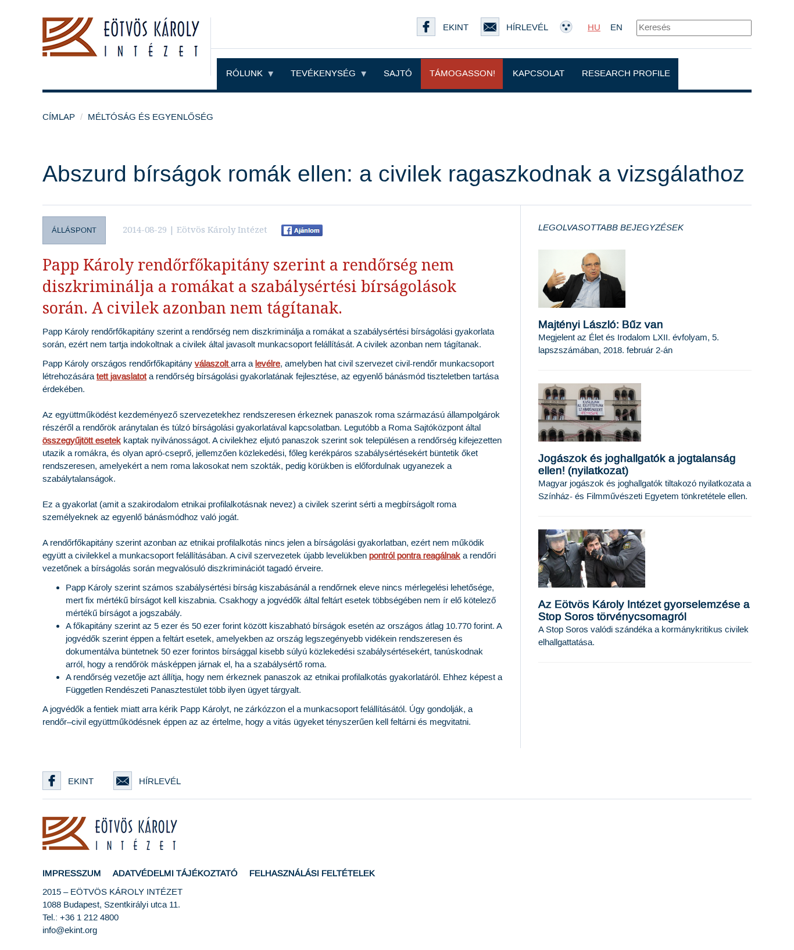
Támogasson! (462, 73)
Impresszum (71, 873)
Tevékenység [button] (324, 73)
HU (594, 27)
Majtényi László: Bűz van (600, 325)
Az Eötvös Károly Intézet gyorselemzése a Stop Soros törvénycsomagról (644, 611)
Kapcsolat (538, 73)
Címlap (58, 117)
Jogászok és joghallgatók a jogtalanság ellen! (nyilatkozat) (637, 465)
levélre (267, 363)
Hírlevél (160, 781)
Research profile (626, 73)
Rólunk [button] (245, 73)
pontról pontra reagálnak (414, 555)
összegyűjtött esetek (81, 440)
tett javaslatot (121, 376)
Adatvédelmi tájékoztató (175, 873)
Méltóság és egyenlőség (150, 117)
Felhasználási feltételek (312, 873)
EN (616, 27)
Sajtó (398, 73)
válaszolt (211, 363)
